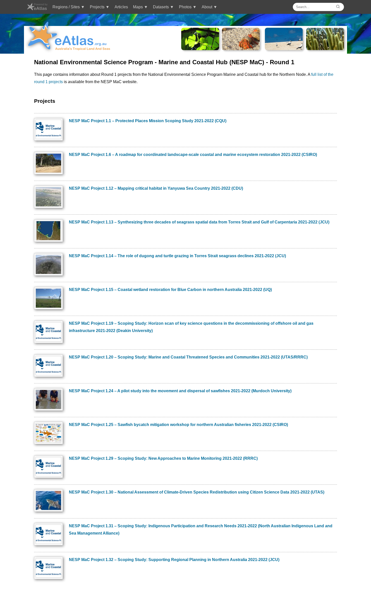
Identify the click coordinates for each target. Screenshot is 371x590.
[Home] (36, 9)
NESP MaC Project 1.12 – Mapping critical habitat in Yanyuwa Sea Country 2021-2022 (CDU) (156, 188)
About (207, 7)
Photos (185, 7)
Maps (138, 7)
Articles (121, 7)
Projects (97, 7)
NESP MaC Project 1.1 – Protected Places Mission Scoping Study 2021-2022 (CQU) (147, 121)
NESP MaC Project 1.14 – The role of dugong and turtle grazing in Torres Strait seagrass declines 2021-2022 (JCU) (177, 256)
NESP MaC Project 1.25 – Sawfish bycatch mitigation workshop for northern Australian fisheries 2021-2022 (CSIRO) (178, 424)
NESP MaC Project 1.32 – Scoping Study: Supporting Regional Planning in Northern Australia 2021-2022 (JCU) (174, 560)
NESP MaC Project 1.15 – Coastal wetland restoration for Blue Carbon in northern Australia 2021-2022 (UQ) (170, 289)
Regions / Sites (66, 7)
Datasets (161, 7)
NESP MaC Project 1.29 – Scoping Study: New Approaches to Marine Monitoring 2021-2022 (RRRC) (163, 458)
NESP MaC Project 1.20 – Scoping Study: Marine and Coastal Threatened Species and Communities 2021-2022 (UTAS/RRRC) (188, 357)
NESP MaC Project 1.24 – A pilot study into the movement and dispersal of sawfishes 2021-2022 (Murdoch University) (180, 391)
